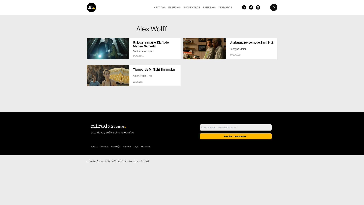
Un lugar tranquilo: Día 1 (151, 44)
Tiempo (154, 69)
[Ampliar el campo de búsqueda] (273, 7)
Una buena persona (252, 42)
